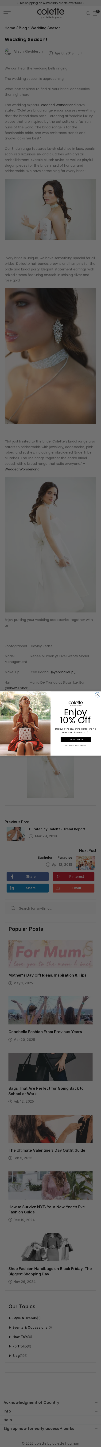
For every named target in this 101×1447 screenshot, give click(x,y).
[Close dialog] (97, 694)
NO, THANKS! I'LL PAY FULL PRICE (75, 745)
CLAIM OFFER (75, 739)
